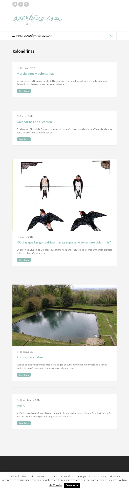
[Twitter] (14, 4)
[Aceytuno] (37, 15)
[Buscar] (111, 35)
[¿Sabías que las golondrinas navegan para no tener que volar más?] (64, 195)
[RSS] (26, 4)
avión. (21, 406)
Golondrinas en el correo (34, 122)
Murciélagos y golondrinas (35, 73)
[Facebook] (20, 4)
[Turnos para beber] (64, 315)
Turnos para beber (30, 357)
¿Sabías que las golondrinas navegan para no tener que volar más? (64, 242)
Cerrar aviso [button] (72, 485)
